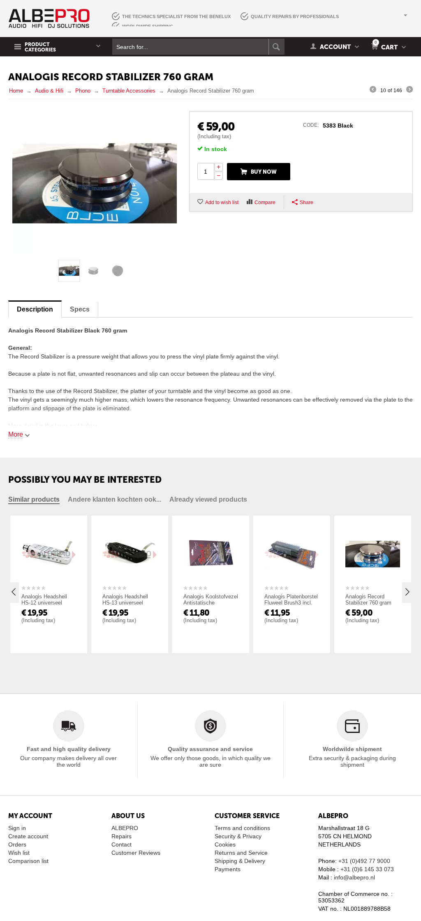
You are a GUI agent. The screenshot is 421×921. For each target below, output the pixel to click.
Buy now (264, 172)
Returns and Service (241, 852)
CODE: (311, 125)
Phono (82, 91)
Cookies (225, 844)
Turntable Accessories (128, 91)
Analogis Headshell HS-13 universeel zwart (125, 602)
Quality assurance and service (210, 749)
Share (306, 202)
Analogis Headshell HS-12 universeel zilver (44, 602)
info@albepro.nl (354, 877)
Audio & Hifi (49, 91)
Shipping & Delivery (240, 861)
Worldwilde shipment (352, 749)
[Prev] (373, 90)
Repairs (121, 836)
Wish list (19, 852)
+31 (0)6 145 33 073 (367, 869)
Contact (121, 844)
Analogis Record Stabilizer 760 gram (368, 599)
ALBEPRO (124, 828)
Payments (228, 869)
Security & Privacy (238, 836)
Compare (264, 202)
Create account (28, 836)
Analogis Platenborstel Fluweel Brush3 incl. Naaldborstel (291, 602)
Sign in (17, 828)
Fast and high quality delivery (69, 749)
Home (16, 91)
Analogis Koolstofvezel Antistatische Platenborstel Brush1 (210, 602)
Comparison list (28, 861)
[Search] (276, 47)
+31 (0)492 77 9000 (364, 861)
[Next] (409, 90)
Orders (17, 844)
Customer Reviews (135, 852)
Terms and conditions (242, 828)
